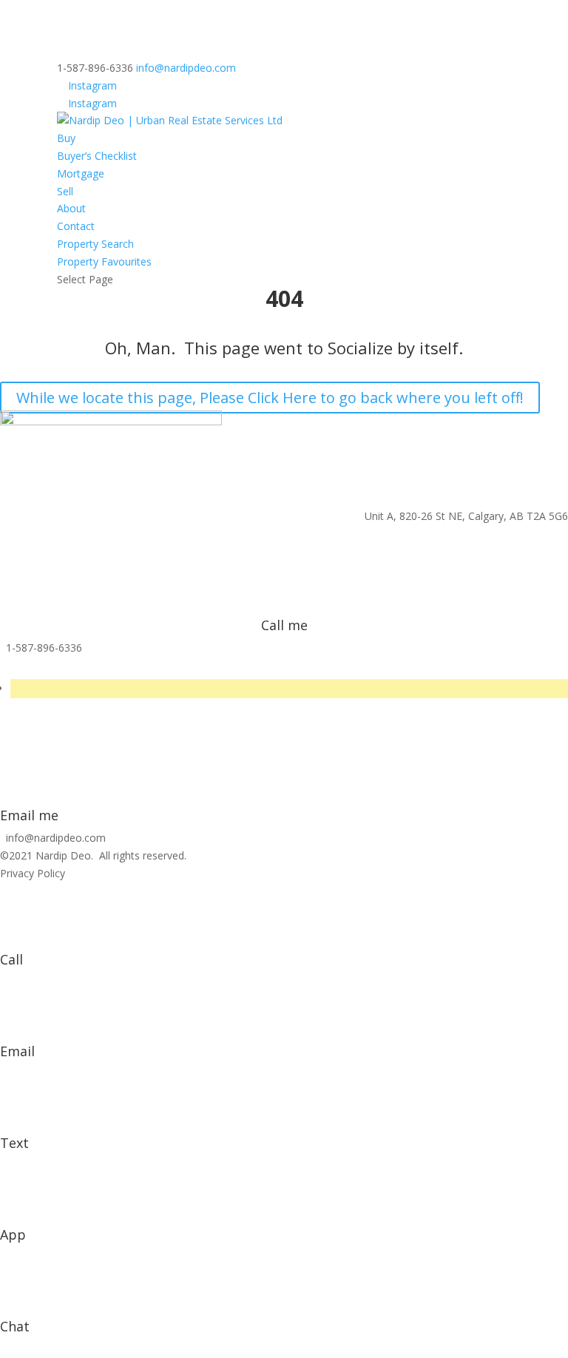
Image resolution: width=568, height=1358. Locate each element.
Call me (284, 625)
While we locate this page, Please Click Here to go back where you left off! (270, 398)
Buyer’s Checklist (97, 156)
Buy (66, 138)
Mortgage (80, 173)
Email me (29, 815)
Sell (65, 191)
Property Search (95, 244)
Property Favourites (104, 261)
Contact (76, 226)
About (71, 208)
